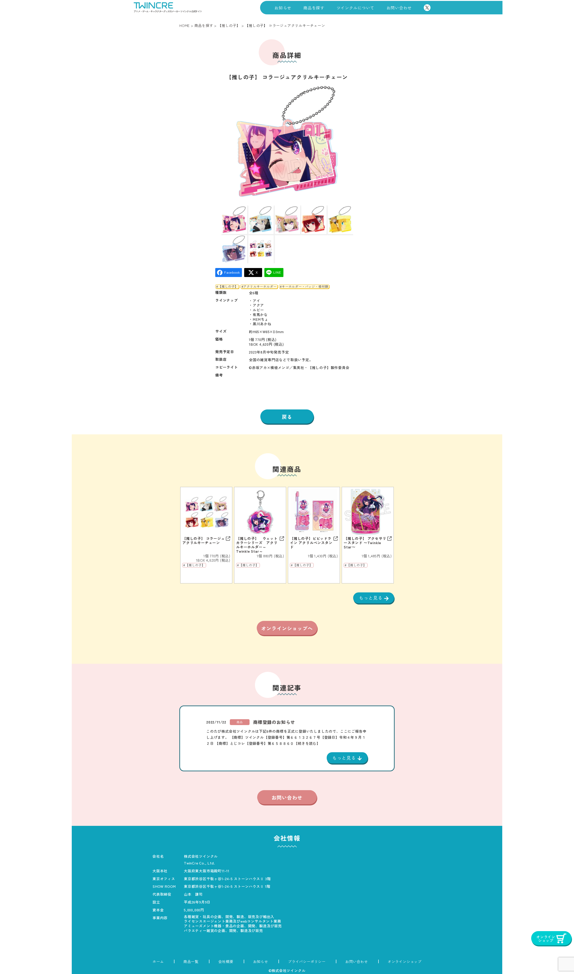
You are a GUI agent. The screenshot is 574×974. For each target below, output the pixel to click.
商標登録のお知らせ (274, 722)
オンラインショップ (405, 961)
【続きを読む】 (307, 743)
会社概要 (225, 961)
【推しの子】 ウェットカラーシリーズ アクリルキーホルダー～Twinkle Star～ (257, 545)
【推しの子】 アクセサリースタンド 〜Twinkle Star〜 (365, 542)
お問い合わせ (399, 8)
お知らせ (282, 8)
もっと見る (371, 597)
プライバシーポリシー (307, 961)
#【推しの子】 (227, 287)
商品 (240, 722)
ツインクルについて (355, 8)
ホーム (158, 961)
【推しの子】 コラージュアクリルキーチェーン (203, 540)
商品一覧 (190, 961)
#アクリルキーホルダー (259, 287)
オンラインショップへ (287, 628)
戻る (287, 416)
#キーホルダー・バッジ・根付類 (304, 287)
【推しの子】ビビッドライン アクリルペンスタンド (311, 542)
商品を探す (313, 8)
